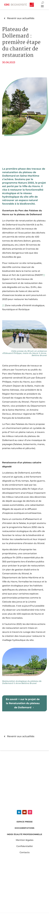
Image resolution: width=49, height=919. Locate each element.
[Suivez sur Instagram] (30, 812)
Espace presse (25, 822)
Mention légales (24, 840)
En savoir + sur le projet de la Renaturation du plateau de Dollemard (23, 703)
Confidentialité (24, 846)
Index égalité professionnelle (24, 834)
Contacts (25, 852)
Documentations (24, 828)
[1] (3, 305)
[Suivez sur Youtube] (24, 812)
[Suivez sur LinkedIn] (19, 812)
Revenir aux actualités (20, 18)
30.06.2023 (8, 62)
